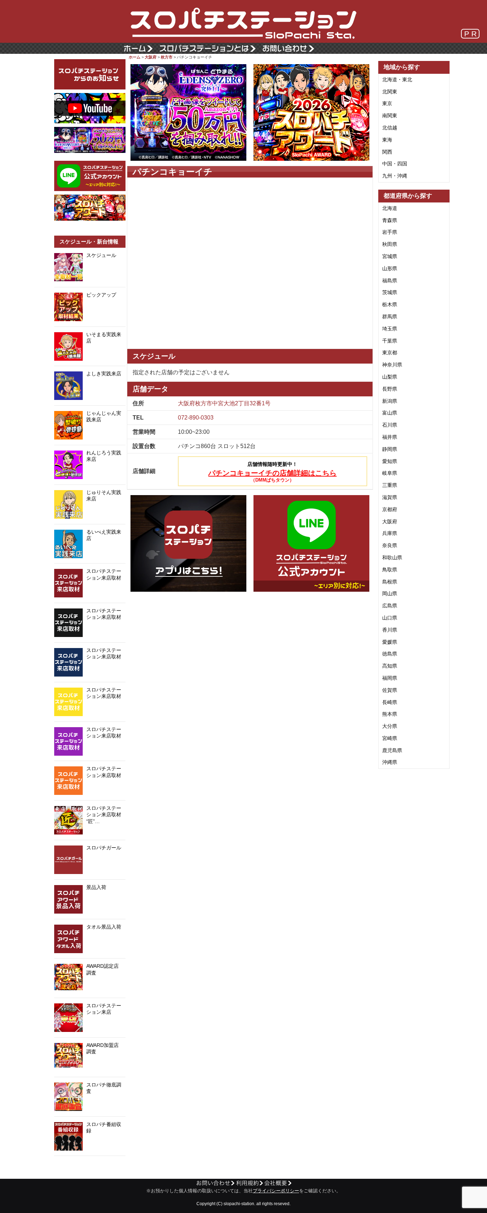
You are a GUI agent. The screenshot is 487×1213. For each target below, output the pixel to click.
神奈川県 (392, 365)
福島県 (389, 280)
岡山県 (389, 593)
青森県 (389, 220)
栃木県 (389, 304)
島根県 (389, 582)
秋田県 (389, 244)
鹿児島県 (392, 750)
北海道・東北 (397, 79)
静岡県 (389, 449)
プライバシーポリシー (276, 1190)
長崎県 (389, 702)
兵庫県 (389, 533)
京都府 (389, 509)
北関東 (389, 91)
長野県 (389, 389)
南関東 (389, 115)
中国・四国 (394, 163)
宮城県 (389, 256)
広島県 (389, 605)
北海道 (389, 208)
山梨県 (389, 377)
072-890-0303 (196, 418)
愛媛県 (389, 642)
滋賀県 (389, 497)
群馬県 (389, 316)
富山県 (389, 413)
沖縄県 (389, 762)
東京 (387, 103)
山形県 (389, 268)
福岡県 (389, 678)
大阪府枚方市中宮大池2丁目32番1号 (224, 403)
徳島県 (389, 654)
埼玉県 (389, 328)
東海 (387, 140)
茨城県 (389, 292)
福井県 (389, 437)
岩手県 (389, 232)
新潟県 (389, 401)
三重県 (389, 485)
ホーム (134, 57)
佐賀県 (389, 690)
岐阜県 (389, 473)
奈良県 (389, 545)
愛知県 (389, 461)
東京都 (389, 352)
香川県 (389, 630)
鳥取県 (389, 569)
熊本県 (389, 714)
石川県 (389, 425)
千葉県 (389, 341)
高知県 (389, 666)
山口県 (389, 618)
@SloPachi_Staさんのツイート (90, 1167)
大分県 (389, 726)
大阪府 (151, 57)
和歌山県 (392, 557)
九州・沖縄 (394, 176)
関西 (387, 152)
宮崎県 (389, 738)
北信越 (389, 127)
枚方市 (167, 57)
